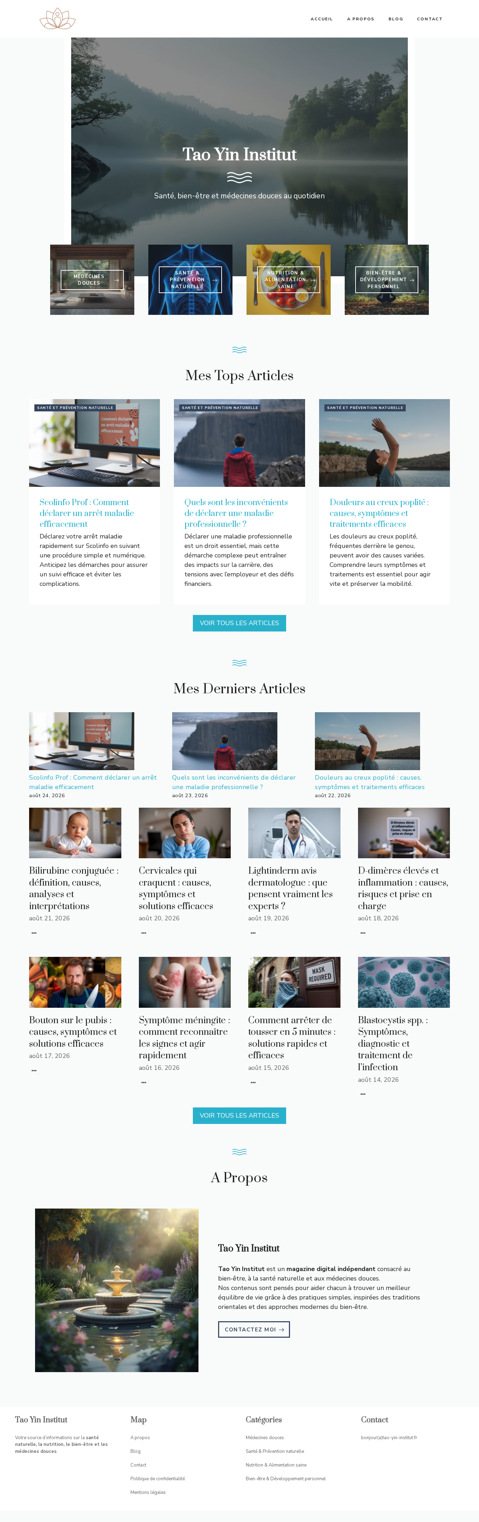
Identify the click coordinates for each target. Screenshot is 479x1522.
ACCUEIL (322, 19)
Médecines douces (265, 1438)
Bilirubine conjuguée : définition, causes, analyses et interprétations (74, 888)
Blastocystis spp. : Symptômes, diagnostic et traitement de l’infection (393, 1044)
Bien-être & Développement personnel (286, 1479)
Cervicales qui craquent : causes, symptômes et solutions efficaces (176, 888)
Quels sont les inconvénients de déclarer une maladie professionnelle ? (236, 513)
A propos (361, 19)
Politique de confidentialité (157, 1479)
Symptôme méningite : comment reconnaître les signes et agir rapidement (184, 1038)
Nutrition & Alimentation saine (276, 1465)
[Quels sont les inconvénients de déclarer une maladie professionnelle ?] (224, 742)
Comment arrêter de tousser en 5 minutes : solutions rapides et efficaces (292, 1038)
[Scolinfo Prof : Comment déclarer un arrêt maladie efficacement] (81, 742)
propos (142, 1438)
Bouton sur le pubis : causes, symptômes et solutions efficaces (73, 1032)
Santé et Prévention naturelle (75, 407)
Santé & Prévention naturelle (275, 1451)
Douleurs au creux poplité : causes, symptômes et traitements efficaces (379, 513)
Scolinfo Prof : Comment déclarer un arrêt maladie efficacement (87, 513)
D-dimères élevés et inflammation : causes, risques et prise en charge (403, 888)
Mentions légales (148, 1492)
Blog (396, 19)
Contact (430, 19)
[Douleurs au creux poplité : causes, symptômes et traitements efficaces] (367, 742)
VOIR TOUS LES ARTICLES (239, 623)
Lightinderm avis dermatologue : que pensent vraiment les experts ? (290, 888)
